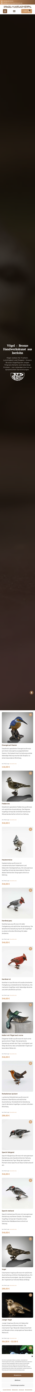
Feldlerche (6, 804)
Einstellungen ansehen (17, 1385)
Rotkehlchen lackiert (10, 1094)
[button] (32, 1356)
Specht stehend (8, 1211)
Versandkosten (13, 763)
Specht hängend (8, 1152)
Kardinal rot (6, 979)
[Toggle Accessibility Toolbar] (31, 693)
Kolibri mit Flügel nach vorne (12, 1035)
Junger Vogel (7, 1320)
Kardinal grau (7, 921)
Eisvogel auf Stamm (9, 745)
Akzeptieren (17, 1375)
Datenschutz (15, 1389)
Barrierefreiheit (28, 1389)
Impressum (21, 1389)
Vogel (4, 1269)
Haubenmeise (7, 860)
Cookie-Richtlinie (7, 1389)
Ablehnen (17, 1380)
